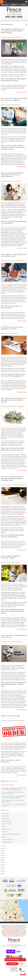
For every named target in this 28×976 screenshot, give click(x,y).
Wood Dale (15, 933)
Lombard (24, 931)
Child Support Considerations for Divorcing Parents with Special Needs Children (13, 788)
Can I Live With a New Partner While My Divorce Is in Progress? (13, 792)
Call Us (5, 4)
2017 (2, 869)
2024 (2, 853)
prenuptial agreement (18, 512)
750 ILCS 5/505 (8, 85)
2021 (2, 860)
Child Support (19, 37)
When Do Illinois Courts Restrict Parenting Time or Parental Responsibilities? (13, 797)
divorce (18, 130)
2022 (2, 857)
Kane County (10, 936)
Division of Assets (19, 260)
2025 (2, 851)
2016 (2, 871)
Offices (24, 4)
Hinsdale (16, 927)
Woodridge (21, 933)
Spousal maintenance (6, 428)
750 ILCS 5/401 (19, 155)
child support (4, 72)
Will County (18, 936)
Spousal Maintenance (20, 406)
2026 (2, 848)
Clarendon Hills (10, 927)
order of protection (7, 743)
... (14, 781)
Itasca (20, 931)
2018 (2, 866)
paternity (19, 592)
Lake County (11, 934)
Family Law (5, 831)
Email (14, 4)
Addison (11, 928)
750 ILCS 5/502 (22, 386)
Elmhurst (7, 931)
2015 (2, 873)
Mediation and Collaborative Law (11, 834)
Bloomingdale (10, 930)
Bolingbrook (17, 930)
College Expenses (6, 821)
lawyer (16, 74)
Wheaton (13, 926)
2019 (2, 864)
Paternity (17, 562)
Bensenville (3, 930)
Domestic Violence (19, 720)
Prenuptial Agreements (20, 485)
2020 (2, 862)
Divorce (18, 104)
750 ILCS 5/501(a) (7, 456)
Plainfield (4, 932)
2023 (2, 855)
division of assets (7, 284)
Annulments (5, 813)
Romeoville (10, 932)
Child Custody (18, 181)
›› (16, 781)
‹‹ (1, 781)
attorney (24, 214)
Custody (3, 202)
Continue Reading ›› (22, 92)
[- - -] (1, 1)
